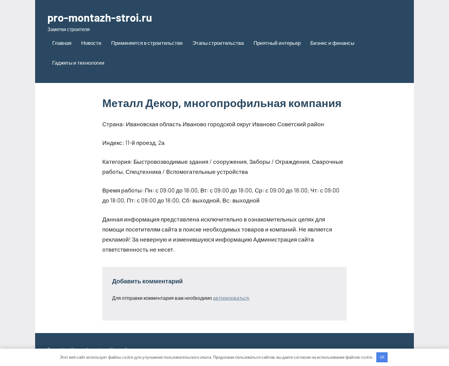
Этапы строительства (218, 43)
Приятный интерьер (277, 43)
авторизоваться (231, 298)
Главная (61, 43)
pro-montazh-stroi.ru (99, 17)
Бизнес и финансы (332, 43)
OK (382, 357)
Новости (91, 43)
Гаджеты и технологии (78, 62)
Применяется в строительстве (147, 43)
